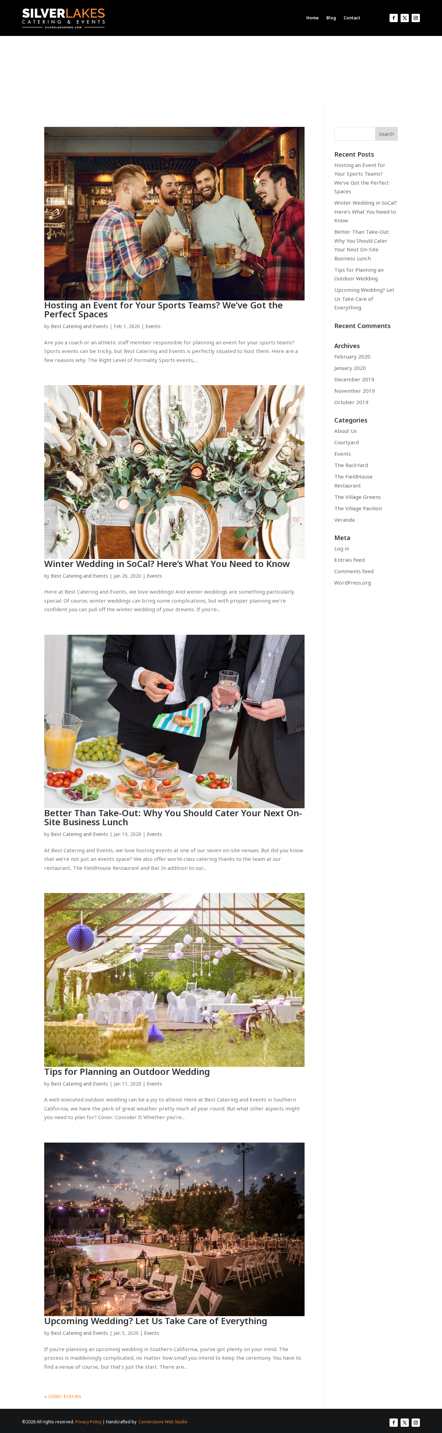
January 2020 (350, 367)
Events (153, 326)
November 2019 (354, 390)
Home (312, 18)
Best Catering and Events (79, 326)
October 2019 (351, 402)
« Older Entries (62, 1396)
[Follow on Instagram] (416, 18)
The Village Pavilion (358, 508)
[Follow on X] (405, 18)
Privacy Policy (88, 1422)
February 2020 (352, 356)
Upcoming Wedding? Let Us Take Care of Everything (155, 1320)
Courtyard (346, 442)
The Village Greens (357, 496)
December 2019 (354, 379)
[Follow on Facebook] (394, 18)
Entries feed (349, 559)
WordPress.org (352, 582)
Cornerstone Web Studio (163, 1422)
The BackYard (351, 465)
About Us (345, 430)
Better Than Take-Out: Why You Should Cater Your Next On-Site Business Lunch (173, 817)
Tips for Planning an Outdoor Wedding (127, 1071)
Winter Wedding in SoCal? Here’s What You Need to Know (167, 563)
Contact (352, 18)
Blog (331, 18)
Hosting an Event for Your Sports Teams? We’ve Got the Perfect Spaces (163, 309)
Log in (341, 548)
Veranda (344, 519)
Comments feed (354, 571)
